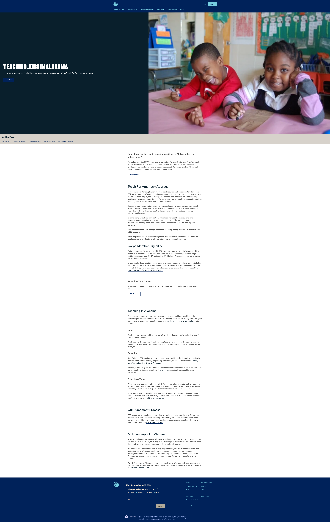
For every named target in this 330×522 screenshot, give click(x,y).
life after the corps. (156, 398)
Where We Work (172, 9)
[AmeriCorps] (132, 518)
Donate (182, 9)
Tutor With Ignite (132, 9)
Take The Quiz (134, 293)
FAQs (187, 489)
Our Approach (5, 141)
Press (202, 489)
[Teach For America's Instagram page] (191, 506)
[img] (163, 9)
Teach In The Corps (118, 9)
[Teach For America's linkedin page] (195, 506)
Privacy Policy (205, 496)
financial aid (163, 370)
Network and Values (206, 482)
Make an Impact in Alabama (65, 141)
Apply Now (9, 79)
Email (127, 499)
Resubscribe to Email (192, 500)
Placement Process (49, 141)
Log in (205, 4)
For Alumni (160, 9)
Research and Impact (192, 486)
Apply (212, 4)
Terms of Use (189, 496)
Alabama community (140, 468)
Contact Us (189, 493)
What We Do (204, 486)
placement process (154, 422)
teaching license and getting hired (181, 321)
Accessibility (204, 493)
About (187, 482)
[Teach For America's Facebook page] (187, 506)
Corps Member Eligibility (20, 141)
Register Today (134, 174)
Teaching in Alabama (35, 141)
